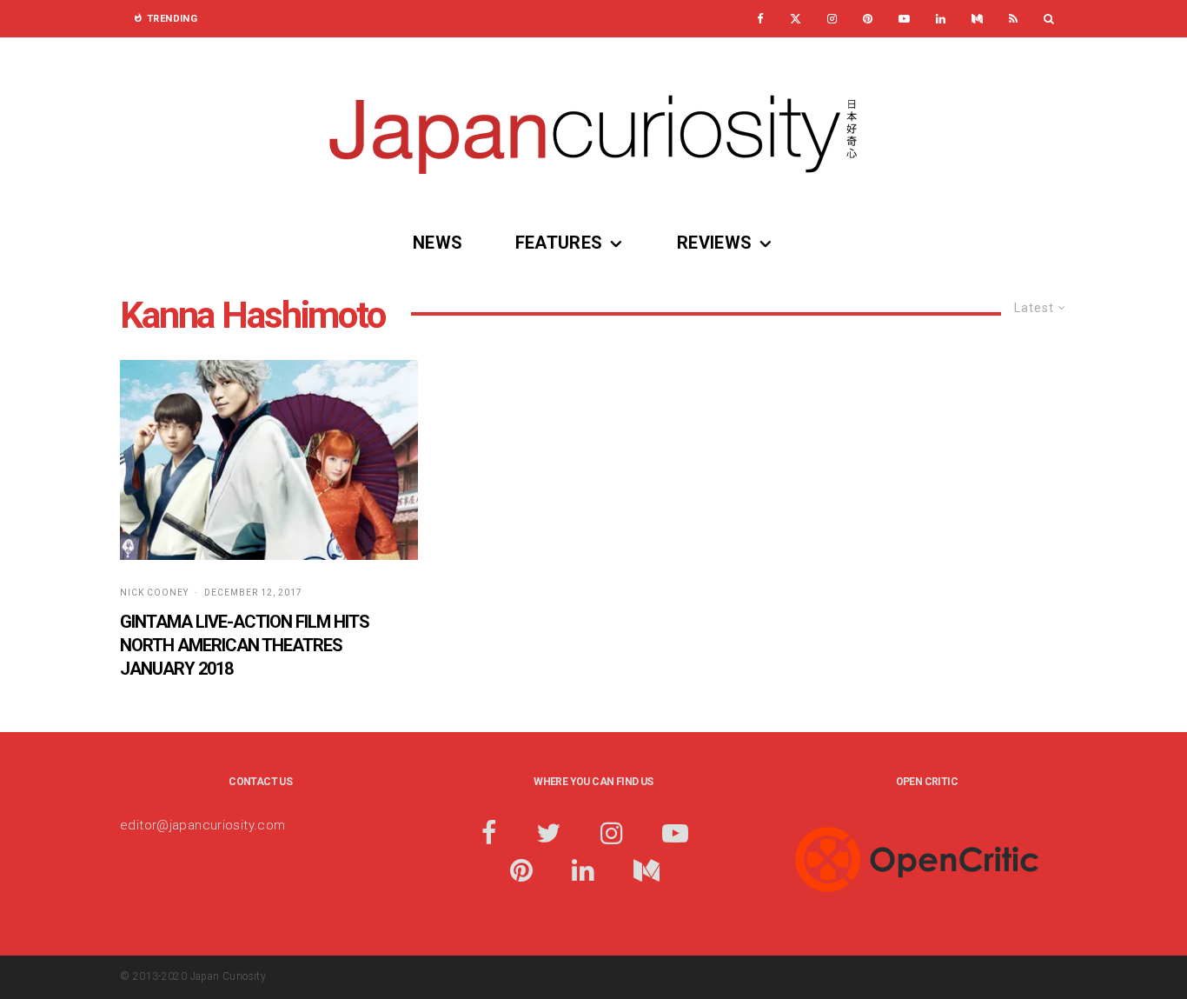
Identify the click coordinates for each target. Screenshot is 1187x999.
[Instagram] (832, 19)
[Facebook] (760, 19)
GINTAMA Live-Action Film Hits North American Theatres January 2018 (244, 644)
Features (559, 242)
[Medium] (977, 19)
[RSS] (1013, 19)
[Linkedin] (940, 19)
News (438, 242)
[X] (795, 19)
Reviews (715, 242)
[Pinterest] (867, 19)
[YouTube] (904, 19)
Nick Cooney (154, 592)
